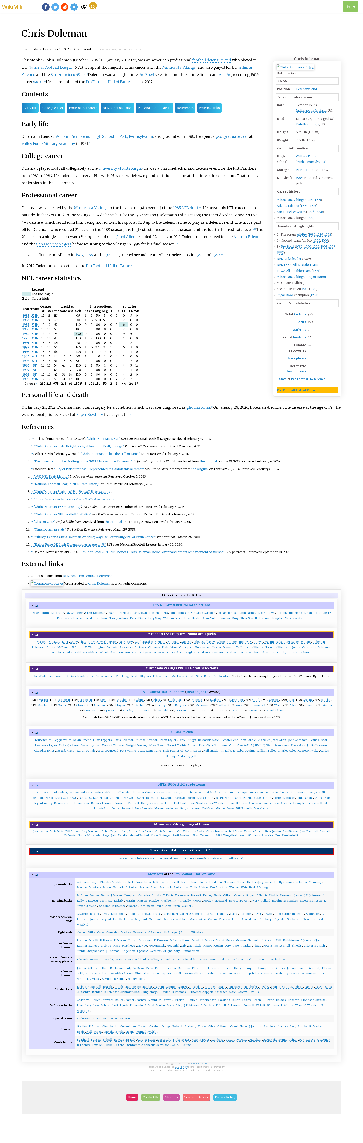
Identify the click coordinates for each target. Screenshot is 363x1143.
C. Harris (268, 1000)
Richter (97, 992)
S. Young (262, 887)
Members (155, 874)
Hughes (190, 652)
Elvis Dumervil (173, 750)
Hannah (253, 940)
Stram (130, 1031)
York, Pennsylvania (311, 162)
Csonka (156, 895)
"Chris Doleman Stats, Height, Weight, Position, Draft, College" (78, 446)
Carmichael (170, 914)
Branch (132, 914)
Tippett (208, 992)
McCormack (157, 945)
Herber (251, 882)
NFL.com (69, 576)
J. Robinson (191, 1005)
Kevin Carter (193, 750)
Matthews (128, 945)
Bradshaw (118, 882)
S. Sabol (120, 1045)
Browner (293, 641)
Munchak (194, 945)
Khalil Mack (298, 745)
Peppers (166, 973)
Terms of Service (196, 1097)
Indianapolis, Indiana (311, 110)
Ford (203, 968)
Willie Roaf (273, 792)
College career (52, 108)
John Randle (248, 740)
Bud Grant (235, 831)
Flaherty (222, 914)
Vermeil (141, 1031)
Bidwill (107, 1039)
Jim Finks (198, 831)
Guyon (250, 895)
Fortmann (96, 959)
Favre (194, 882)
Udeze (269, 647)
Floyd (99, 652)
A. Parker (132, 887)
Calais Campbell (239, 745)
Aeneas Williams (260, 803)
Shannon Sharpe (236, 792)
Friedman (215, 882)
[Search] (93, 5)
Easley (246, 1000)
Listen (350, 6)
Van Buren (173, 906)
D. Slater (224, 959)
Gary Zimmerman (294, 792)
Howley (264, 986)
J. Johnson (307, 1000)
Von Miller (264, 740)
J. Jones (204, 1039)
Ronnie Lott (102, 808)
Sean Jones (282, 745)
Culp (129, 968)
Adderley (83, 1000)
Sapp (203, 973)
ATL (35, 356)
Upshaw (142, 951)
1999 (309, 218)
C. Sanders (154, 932)
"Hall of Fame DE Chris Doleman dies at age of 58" (69, 544)
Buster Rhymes (141, 676)
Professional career (83, 108)
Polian (293, 1039)
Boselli (93, 940)
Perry (255, 900)
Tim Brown (195, 792)
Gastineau (63, 699)
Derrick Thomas (113, 745)
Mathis (327, 705)
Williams (257, 647)
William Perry (172, 618)
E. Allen (96, 1000)
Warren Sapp (322, 798)
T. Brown (145, 914)
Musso (202, 959)
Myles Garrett (157, 745)
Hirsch (278, 914)
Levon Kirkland (175, 803)
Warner (234, 887)
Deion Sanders (197, 803)
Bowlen (119, 1039)
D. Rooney (83, 1045)
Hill (278, 940)
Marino (82, 887)
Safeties (299, 330)
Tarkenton (181, 887)
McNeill (186, 641)
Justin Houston (317, 745)
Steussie (112, 647)
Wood (298, 1005)
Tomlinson (146, 906)
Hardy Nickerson (152, 803)
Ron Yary (268, 835)
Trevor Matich (295, 618)
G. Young (185, 1045)
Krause (321, 1000)
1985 (299, 178)
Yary (130, 641)
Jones (91, 641)
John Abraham (298, 740)
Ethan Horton (313, 613)
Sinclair (43, 705)
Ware (239, 705)
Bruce (157, 914)
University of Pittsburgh (120, 168)
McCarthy (279, 652)
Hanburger (234, 986)
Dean (149, 968)
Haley (238, 968)
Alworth (82, 914)
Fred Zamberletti (286, 835)
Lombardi (304, 1026)
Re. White (93, 979)
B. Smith (240, 973)
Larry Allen (111, 798)
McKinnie (242, 647)
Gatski (220, 940)
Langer (94, 945)
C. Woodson (312, 1005)
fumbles (299, 337)
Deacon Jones (197, 692)
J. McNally (184, 900)
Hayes (257, 914)
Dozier (51, 647)
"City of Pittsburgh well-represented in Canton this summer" (99, 469)
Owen (213, 959)
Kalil (77, 652)
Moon (107, 887)
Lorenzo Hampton (271, 618)
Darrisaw (244, 652)
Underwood (202, 647)
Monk (193, 919)
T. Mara (230, 1039)
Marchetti (102, 973)
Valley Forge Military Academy (48, 143)
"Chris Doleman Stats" (49, 529)
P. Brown (95, 1026)
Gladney (231, 652)
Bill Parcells (244, 808)
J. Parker (246, 945)
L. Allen (82, 940)
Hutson (290, 914)
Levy (293, 1026)
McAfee (154, 900)
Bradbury (204, 652)
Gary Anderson (190, 808)
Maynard (141, 919)
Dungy (166, 1026)
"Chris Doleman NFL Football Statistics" (62, 514)
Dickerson (182, 895)
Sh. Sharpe (170, 932)
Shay (83, 641)
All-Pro (302, 234)
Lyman (176, 959)
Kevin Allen (195, 613)
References (185, 108)
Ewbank (177, 1026)
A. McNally (270, 1039)
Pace (236, 945)
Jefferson (218, 652)
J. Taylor (120, 705)
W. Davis (138, 968)
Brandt (130, 1039)
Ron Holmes (178, 613)
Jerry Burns (129, 831)
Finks (176, 1039)
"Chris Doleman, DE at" (103, 439)
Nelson (280, 641)
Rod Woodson (217, 803)
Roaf (266, 945)
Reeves (310, 1039)
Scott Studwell (181, 835)
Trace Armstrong (149, 750)
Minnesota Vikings (291, 200)
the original (208, 461)
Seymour (226, 973)
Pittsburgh (304, 170)
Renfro (160, 1005)
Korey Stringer (161, 835)
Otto (228, 945)
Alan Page (102, 835)
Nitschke (84, 992)
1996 (310, 212)
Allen (222, 705)
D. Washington (95, 647)
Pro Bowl (287, 246)
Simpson (316, 900)
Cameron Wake (308, 750)
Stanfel (81, 951)
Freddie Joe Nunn (95, 618)
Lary (88, 1005)
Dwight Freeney (136, 745)
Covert (132, 940)
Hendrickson (275, 710)
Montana (95, 887)
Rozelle (97, 1045)
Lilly (81, 973)
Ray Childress (74, 613)
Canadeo (144, 895)
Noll (89, 1031)
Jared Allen (125, 236)
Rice (255, 919)
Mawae (142, 945)
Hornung (286, 895)
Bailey (119, 1000)
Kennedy (314, 968)
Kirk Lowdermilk (81, 676)
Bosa (236, 710)
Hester (113, 1018)
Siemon (160, 641)
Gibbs (212, 1026)
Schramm (133, 1045)
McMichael (117, 973)
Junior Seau (81, 803)
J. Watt (310, 705)
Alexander (126, 647)
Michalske (189, 959)
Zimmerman (190, 951)
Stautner (267, 973)
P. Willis (254, 992)
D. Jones (280, 968)
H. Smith (88, 652)
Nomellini (134, 973)
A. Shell (285, 945)
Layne (288, 882)
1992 (327, 234)
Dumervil (258, 705)
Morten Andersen (166, 808)
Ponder (68, 652)
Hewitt (267, 914)
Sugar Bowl (285, 295)
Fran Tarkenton (203, 835)
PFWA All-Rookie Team (294, 271)
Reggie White (62, 740)
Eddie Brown (266, 613)
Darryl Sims (138, 618)
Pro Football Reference (308, 379)
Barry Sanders (79, 792)
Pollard (265, 900)
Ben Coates (256, 792)
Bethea (103, 968)
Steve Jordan (272, 831)
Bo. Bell (96, 986)
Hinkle (273, 895)
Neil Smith (210, 750)
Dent (103, 699)
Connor (171, 986)
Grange (239, 895)
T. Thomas (119, 906)
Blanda (104, 882)
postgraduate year (232, 136)
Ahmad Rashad (139, 835)
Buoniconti (133, 986)
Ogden (218, 945)
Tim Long (122, 676)
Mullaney (208, 641)
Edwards (82, 959)
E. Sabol (109, 1045)
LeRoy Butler (301, 803)
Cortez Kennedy (284, 798)
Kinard (165, 959)
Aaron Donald (86, 750)
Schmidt (127, 992)
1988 (25, 329)
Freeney (160, 705)
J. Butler (178, 1000)
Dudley (207, 895)
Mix (183, 945)
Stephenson (96, 951)
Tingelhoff (128, 951)
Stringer (140, 647)
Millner (169, 919)
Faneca (209, 940)
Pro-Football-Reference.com (91, 491)
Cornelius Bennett (127, 803)
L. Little (106, 945)
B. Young (120, 979)
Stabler (144, 887)
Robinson (38, 647)
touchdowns (296, 371)
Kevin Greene (82, 740)
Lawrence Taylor (46, 745)
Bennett (228, 647)
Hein (119, 959)
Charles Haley (287, 750)
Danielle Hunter (65, 750)
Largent (105, 919)
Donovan (184, 968)
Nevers (233, 900)
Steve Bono (203, 676)
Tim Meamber (104, 676)
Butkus (148, 986)
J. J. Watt (268, 745)
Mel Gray (208, 808)
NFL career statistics (117, 108)
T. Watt (200, 710)
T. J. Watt (256, 745)
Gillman (222, 1026)
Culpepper (186, 647)
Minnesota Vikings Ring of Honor (301, 277)
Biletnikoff (118, 914)
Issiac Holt (61, 676)
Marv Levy (261, 808)
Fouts (203, 882)
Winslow (197, 932)
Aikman (82, 882)
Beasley (128, 710)
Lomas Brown (137, 613)
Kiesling (153, 959)
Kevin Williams (250, 835)
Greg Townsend (107, 750)
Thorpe (132, 906)
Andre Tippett (187, 756)
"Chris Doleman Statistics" (52, 491)
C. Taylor (320, 919)
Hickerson (267, 940)
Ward (138, 641)
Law (96, 1005)
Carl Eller (183, 831)
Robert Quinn (246, 750)
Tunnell (249, 1005)
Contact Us (151, 1097)
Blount (152, 1000)
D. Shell (221, 1005)
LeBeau (106, 1005)
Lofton (128, 919)
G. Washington (107, 641)
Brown (258, 641)
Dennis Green (253, 831)
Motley (208, 900)
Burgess (180, 705)
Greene (274, 699)
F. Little (119, 900)
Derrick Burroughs (289, 613)
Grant (234, 1026)
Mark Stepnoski (184, 798)
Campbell (130, 895)
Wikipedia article (199, 1063)
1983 (313, 289)
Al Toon (210, 613)
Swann (308, 919)
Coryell (142, 1026)
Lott (115, 1005)
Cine (256, 652)
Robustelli (191, 973)
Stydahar (237, 959)
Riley (197, 641)
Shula (120, 1031)
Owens (212, 919)
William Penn (306, 156)
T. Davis (168, 895)
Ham (222, 986)
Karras (302, 968)
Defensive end (306, 89)
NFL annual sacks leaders (164, 692)
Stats (283, 379)
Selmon (213, 973)
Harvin (56, 652)
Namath (118, 887)
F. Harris (262, 895)
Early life (30, 108)
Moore (197, 900)
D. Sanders (207, 1005)
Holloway (245, 641)
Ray (301, 1039)
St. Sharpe (266, 919)
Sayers (304, 900)
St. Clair (320, 945)
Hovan (216, 647)
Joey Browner (91, 831)
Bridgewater (148, 652)
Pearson (224, 919)
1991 (26, 343)
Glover (80, 705)
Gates (101, 932)
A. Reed (246, 919)
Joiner (94, 919)
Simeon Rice (196, 745)
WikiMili (12, 6)
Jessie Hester (192, 618)
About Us (171, 1097)
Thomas (196, 699)
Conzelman (143, 882)
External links (209, 108)
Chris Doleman (99, 583)
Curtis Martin (217, 858)
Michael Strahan (147, 740)
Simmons (237, 699)
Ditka (91, 932)
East (305, 289)
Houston (92, 710)
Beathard (83, 1039)
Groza (96, 1018)
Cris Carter (164, 792)
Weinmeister (310, 973)
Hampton (250, 968)
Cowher (154, 1026)
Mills (328, 986)
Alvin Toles (210, 618)
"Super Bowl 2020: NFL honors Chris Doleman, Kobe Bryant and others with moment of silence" (153, 552)
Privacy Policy (225, 1097)
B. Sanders (291, 900)
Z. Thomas (195, 992)
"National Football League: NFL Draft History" (66, 484)
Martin (269, 641)
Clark (130, 882)
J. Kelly (278, 882)
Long (89, 973)
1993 (318, 200)
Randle (325, 699)
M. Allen (82, 895)
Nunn (283, 1039)
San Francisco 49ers (291, 212)
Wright (167, 951)
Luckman (300, 882)
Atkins (92, 968)
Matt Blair (57, 831)
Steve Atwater (282, 803)
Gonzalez (112, 932)
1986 (25, 320)
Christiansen (207, 1000)
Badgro (95, 914)
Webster (155, 951)
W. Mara (242, 1039)
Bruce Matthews (66, 798)
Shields (297, 945)
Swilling (215, 699)
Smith (256, 699)
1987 (312, 234)
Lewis (319, 986)
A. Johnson (312, 914)
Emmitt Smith (100, 792)
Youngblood (135, 979)
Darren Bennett (122, 808)
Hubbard (140, 959)
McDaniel (63, 647)
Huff (274, 986)
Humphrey (265, 968)
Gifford (227, 895)
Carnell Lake (320, 803)
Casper (81, 932)
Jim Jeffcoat (227, 750)
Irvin (300, 914)
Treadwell (177, 652)
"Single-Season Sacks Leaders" (55, 499)
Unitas (203, 887)
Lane (80, 1005)
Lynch (124, 1005)
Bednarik (83, 986)
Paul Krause (291, 831)
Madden (318, 1026)
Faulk (217, 895)
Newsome (139, 932)
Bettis (105, 895)
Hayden (148, 641)
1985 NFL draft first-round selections (181, 605)
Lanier (309, 986)
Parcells (109, 1031)
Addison (266, 652)
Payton (245, 900)
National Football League (51, 67)
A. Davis (150, 1039)
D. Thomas (179, 992)
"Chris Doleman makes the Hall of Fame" (110, 454)
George (183, 986)
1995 (312, 206)
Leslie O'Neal (318, 740)
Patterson (123, 652)
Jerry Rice (180, 792)
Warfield (82, 924)
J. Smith (184, 932)
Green (257, 1000)
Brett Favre (44, 792)
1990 (316, 240)
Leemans (106, 900)
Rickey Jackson (69, 745)
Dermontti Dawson (159, 798)
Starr (154, 887)
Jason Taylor (168, 740)
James (296, 647)
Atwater (107, 1000)
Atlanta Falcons (288, 206)
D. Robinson (111, 992)
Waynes (163, 652)
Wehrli (260, 1005)
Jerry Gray (154, 618)
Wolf (174, 1045)
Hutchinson (291, 940)
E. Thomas (235, 1005)
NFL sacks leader (289, 259)
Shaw (274, 945)
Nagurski (221, 900)
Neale (81, 1031)
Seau (137, 992)
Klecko (326, 968)
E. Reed (149, 1005)
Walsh (152, 1031)
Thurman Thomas (143, 792)
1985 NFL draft (185, 208)
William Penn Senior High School (85, 136)
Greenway (309, 647)
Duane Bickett (116, 613)
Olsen (146, 973)
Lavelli (117, 919)
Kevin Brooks (73, 618)
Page (122, 641)
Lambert (297, 986)
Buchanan (117, 968)
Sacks (301, 322)
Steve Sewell (248, 618)
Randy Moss (86, 835)
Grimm (241, 940)
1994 (304, 206)
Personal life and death (154, 108)
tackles (300, 314)
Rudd (165, 647)
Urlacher (221, 992)
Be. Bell (96, 1039)
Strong (91, 906)
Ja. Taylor (293, 973)
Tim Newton (221, 676)
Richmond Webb (42, 798)
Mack (116, 945)
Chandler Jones (44, 750)
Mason (41, 641)
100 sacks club (181, 732)
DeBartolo (164, 1039)
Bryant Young (43, 803)
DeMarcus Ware (208, 740)
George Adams (118, 618)
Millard (306, 641)
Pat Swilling (128, 750)
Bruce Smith (40, 613)
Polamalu (136, 1005)
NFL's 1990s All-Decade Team (181, 784)
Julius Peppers (102, 740)
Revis (170, 1005)
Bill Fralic (57, 613)
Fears (211, 914)
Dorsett (196, 895)
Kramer (232, 641)
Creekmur (145, 940)
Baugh (94, 882)
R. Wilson (163, 1045)
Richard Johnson (228, 613)
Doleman (319, 641)
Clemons (154, 647)
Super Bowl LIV (89, 414)
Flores (202, 1026)
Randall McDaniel (90, 798)
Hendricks (251, 986)
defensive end (219, 60)
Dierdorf (197, 940)
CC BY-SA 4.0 (181, 1066)
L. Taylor (121, 699)
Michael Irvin (214, 792)
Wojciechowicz (279, 959)
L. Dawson (160, 882)
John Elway (60, 792)
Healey (109, 959)
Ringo (257, 945)
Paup (290, 699)
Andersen (83, 1018)
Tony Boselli (316, 792)
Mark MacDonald (182, 676)
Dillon (236, 1000)
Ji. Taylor (104, 906)
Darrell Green (237, 803)
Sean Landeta (144, 808)
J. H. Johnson (312, 895)
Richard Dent (229, 740)
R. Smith (77, 647)
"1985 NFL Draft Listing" (50, 476)
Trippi (160, 906)
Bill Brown (72, 831)
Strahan (99, 705)
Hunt (195, 1039)
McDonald (155, 919)
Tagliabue (148, 1045)
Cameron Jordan (90, 745)
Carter (62, 705)
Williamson (282, 647)
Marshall (255, 1039)
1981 (314, 295)
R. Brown (120, 940)
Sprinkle (253, 973)
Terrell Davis (120, 792)
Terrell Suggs (187, 740)
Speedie (280, 919)
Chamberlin (198, 914)
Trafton (250, 959)
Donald (163, 710)
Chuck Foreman (216, 831)
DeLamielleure (180, 940)
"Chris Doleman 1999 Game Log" (57, 507)
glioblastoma (198, 407)
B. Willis (106, 979)
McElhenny (168, 900)
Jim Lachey (248, 613)
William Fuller (266, 750)
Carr (140, 1039)
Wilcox (242, 992)
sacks (38, 82)
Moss (173, 647)
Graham (229, 882)
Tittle (193, 887)
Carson (159, 986)
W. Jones (318, 940)
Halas (234, 914)
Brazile (108, 986)
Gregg (230, 940)
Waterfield (248, 887)
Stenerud (125, 1018)
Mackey (126, 932)
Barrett (181, 710)
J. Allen (81, 968)
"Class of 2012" (44, 522)
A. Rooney (323, 1039)
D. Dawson (161, 940)
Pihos (236, 919)
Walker (186, 906)
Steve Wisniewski (132, 798)
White (221, 641)
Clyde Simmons (216, 745)
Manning (315, 882)
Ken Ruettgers (158, 613)
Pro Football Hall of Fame (296, 390)
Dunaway (54, 641)
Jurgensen (265, 882)
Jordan (291, 968)
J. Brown (116, 895)
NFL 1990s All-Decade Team (297, 265)
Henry (129, 959)
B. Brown (106, 940)
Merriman (202, 705)
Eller (65, 641)
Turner (293, 652)
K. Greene (211, 986)
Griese (241, 882)
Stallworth (294, 919)
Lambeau (92, 900)
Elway (185, 882)
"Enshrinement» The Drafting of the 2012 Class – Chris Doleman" (82, 461)
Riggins (277, 900)
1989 (319, 234)
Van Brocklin (218, 887)
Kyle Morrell (161, 676)
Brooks (119, 986)
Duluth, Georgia (307, 124)
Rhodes (110, 652)
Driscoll (173, 882)
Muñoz (207, 945)
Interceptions (295, 358)
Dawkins (224, 1000)
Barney (141, 1000)
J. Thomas (112, 951)
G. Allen (82, 1026)
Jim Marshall (309, 831)
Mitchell (182, 919)
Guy (104, 1018)
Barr (135, 652)
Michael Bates (225, 808)
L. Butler (191, 1000)
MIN (35, 315)
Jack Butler (126, 858)
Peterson (324, 647)
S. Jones (306, 940)
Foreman (173, 641)
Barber (129, 1000)
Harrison (246, 914)
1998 (319, 212)
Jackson (304, 652)
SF (35, 365)
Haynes (281, 1000)
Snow (74, 641)
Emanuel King (229, 618)
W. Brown (165, 1000)
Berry (105, 914)
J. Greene (226, 968)
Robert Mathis (176, 745)
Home (132, 1097)
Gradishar (196, 986)
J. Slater (308, 945)
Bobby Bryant (111, 831)
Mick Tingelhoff (227, 835)
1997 (280, 252)
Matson (142, 900)
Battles (94, 895)
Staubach (166, 887)
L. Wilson (287, 1005)
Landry (283, 1026)
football (199, 60)
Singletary (150, 992)
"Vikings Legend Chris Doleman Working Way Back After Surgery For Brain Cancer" (94, 537)
